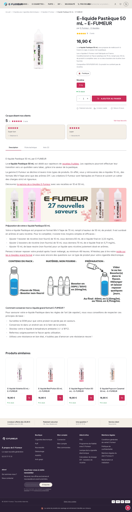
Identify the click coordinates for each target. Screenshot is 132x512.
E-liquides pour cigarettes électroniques (26, 12)
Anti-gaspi (39, 459)
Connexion (61, 440)
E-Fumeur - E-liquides (89, 28)
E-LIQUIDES (22, 4)
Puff (36, 444)
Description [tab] (13, 147)
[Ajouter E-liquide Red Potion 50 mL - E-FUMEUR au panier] (60, 398)
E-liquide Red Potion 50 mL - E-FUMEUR (50, 389)
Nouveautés (39, 448)
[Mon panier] (126, 4)
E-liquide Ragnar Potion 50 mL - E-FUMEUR (81, 389)
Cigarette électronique (43, 440)
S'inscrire (45, 485)
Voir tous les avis (120, 121)
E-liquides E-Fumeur (47, 12)
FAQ (80, 440)
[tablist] (66, 148)
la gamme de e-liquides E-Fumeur (33, 184)
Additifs (38, 455)
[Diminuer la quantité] (79, 98)
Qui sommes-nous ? (9, 474)
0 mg (81, 85)
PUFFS (50, 4)
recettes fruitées (70, 163)
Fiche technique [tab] (31, 147)
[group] (39, 49)
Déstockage (39, 451)
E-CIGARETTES (38, 4)
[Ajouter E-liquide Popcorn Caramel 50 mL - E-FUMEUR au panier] (122, 398)
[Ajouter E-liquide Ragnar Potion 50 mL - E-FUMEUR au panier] (91, 398)
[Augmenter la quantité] (87, 98)
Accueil (8, 12)
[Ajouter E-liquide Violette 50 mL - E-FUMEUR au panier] (29, 398)
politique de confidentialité (41, 490)
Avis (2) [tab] (46, 147)
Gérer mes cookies (70, 501)
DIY (59, 4)
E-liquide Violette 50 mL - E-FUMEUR (18, 389)
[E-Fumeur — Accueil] (13, 4)
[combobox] (100, 4)
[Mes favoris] (120, 4)
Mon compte (62, 444)
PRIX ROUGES (85, 4)
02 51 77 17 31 (7, 456)
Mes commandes (63, 448)
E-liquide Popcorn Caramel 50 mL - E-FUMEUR (112, 389)
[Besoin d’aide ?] (128, 507)
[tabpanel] (66, 247)
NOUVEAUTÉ (70, 4)
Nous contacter (7, 478)
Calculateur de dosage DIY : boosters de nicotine (88, 460)
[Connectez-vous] (115, 4)
